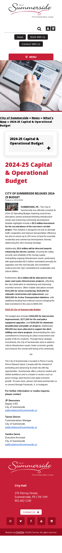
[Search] (39, 29)
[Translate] (50, 29)
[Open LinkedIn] (52, 521)
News (20, 37)
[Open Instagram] (10, 521)
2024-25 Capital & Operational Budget (27, 141)
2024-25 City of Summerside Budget (23, 309)
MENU (33, 57)
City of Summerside (14, 118)
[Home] (31, 17)
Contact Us (29, 512)
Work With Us (37, 37)
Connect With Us (31, 44)
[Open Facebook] (31, 521)
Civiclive (20, 532)
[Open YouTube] (41, 521)
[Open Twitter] (21, 521)
